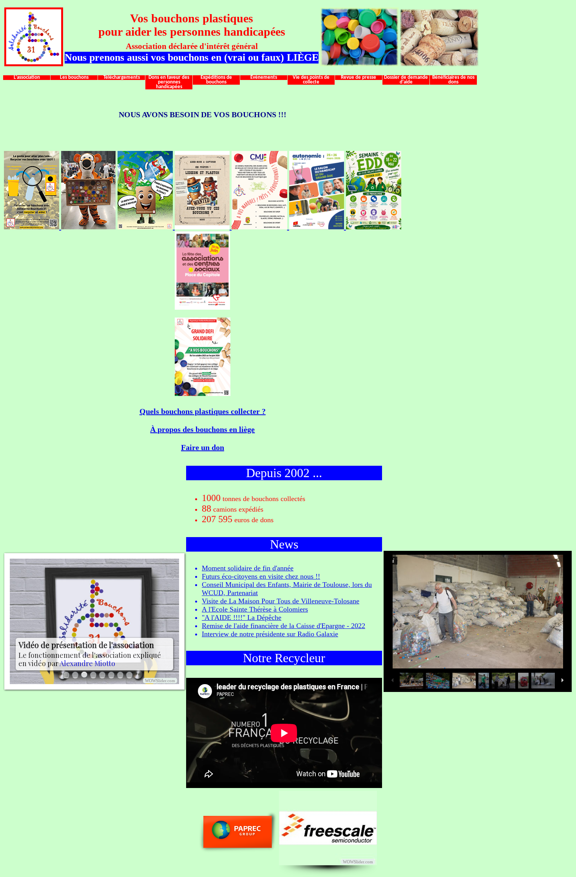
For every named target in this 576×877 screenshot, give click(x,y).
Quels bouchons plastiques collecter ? (202, 411)
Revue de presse (358, 77)
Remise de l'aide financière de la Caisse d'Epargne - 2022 (283, 626)
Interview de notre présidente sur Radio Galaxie (270, 634)
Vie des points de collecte (311, 80)
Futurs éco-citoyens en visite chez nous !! (261, 576)
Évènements (263, 77)
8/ (129, 675)
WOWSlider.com (160, 680)
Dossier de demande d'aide (406, 80)
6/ (111, 675)
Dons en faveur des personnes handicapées (169, 82)
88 (206, 508)
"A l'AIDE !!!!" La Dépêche (241, 617)
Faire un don (202, 447)
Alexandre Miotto (87, 663)
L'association (27, 77)
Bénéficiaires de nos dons (453, 80)
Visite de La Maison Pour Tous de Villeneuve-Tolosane (280, 601)
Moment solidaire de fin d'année (247, 568)
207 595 (217, 519)
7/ (120, 675)
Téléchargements (121, 77)
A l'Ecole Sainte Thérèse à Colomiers (255, 609)
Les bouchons (74, 77)
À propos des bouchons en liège (202, 429)
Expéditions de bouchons (216, 80)
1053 (211, 498)
